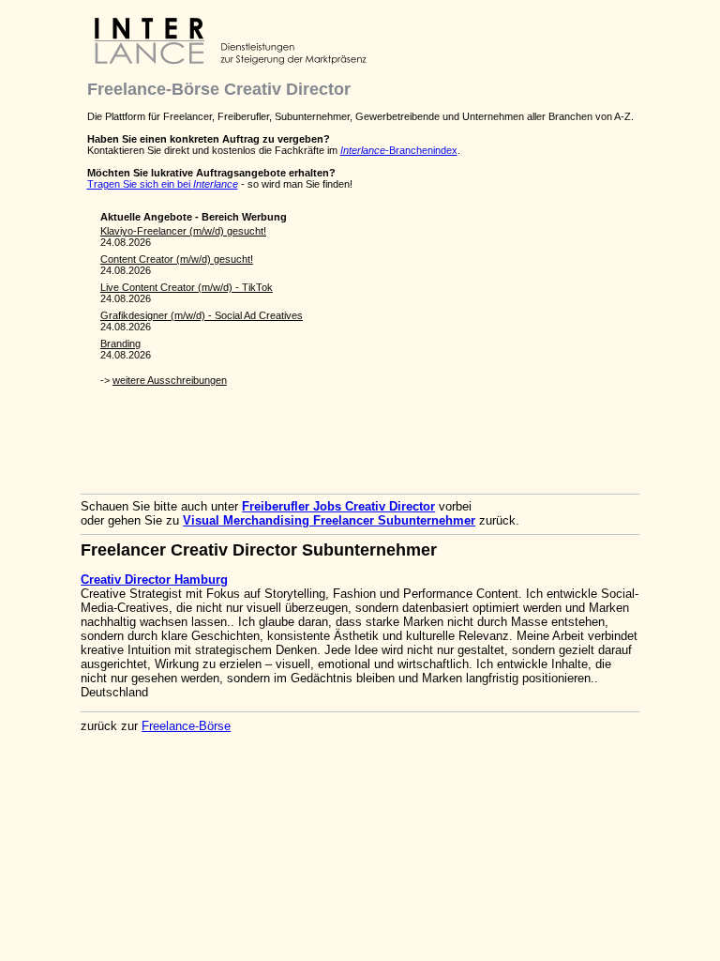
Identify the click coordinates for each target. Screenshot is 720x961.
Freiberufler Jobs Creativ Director (338, 506)
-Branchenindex (399, 150)
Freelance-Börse (186, 726)
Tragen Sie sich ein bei (162, 184)
